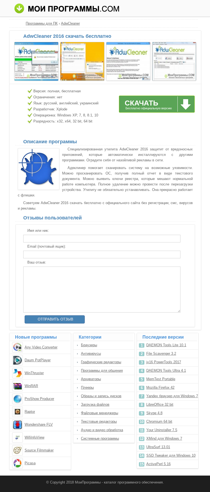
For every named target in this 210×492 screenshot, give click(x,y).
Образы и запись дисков (101, 396)
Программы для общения (102, 370)
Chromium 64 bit (159, 421)
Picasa (30, 463)
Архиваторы (91, 379)
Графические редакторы (101, 362)
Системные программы (100, 438)
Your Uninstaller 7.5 (161, 430)
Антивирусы (91, 353)
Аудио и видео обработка (102, 430)
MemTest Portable (160, 379)
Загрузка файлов (95, 404)
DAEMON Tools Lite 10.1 (166, 345)
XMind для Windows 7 (164, 438)
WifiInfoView (34, 437)
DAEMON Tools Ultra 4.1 (166, 370)
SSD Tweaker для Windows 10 (171, 455)
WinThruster (34, 373)
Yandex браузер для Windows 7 (172, 396)
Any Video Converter (41, 347)
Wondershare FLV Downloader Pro (39, 424)
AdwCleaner (70, 23)
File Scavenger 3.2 (161, 353)
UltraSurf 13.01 (158, 447)
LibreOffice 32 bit (159, 404)
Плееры (87, 387)
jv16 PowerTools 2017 (163, 362)
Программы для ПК (42, 23)
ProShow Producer (39, 399)
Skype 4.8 (154, 413)
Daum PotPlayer (38, 360)
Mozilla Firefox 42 (160, 387)
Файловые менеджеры (99, 413)
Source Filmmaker (39, 450)
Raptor (30, 412)
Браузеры (89, 345)
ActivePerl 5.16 (158, 464)
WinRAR (31, 386)
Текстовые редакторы (99, 421)
